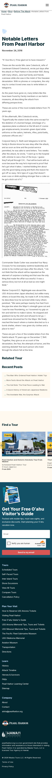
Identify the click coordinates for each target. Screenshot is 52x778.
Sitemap (5, 688)
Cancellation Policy (10, 597)
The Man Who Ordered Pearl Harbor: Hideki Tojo (26, 375)
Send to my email (26, 552)
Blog (10, 11)
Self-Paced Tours (10, 574)
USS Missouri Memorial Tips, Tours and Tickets (23, 629)
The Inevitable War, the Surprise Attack (22, 395)
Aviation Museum (10, 642)
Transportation (8, 647)
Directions (6, 651)
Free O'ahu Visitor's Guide (14, 620)
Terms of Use (7, 762)
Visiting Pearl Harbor (11, 615)
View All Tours (8, 588)
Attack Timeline (9, 670)
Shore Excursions (10, 583)
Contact (5, 707)
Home (4, 11)
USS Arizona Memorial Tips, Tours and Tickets (23, 624)
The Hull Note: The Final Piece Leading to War (25, 385)
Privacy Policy (8, 766)
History (5, 665)
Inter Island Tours (10, 579)
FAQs (4, 679)
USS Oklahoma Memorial (13, 638)
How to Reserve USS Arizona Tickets (19, 611)
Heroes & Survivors (11, 674)
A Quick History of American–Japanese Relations (26, 390)
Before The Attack (22, 11)
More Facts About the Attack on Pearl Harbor (25, 380)
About (4, 702)
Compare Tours (9, 592)
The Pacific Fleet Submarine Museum (19, 633)
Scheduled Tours (9, 569)
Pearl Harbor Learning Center (15, 684)
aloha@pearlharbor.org (12, 711)
